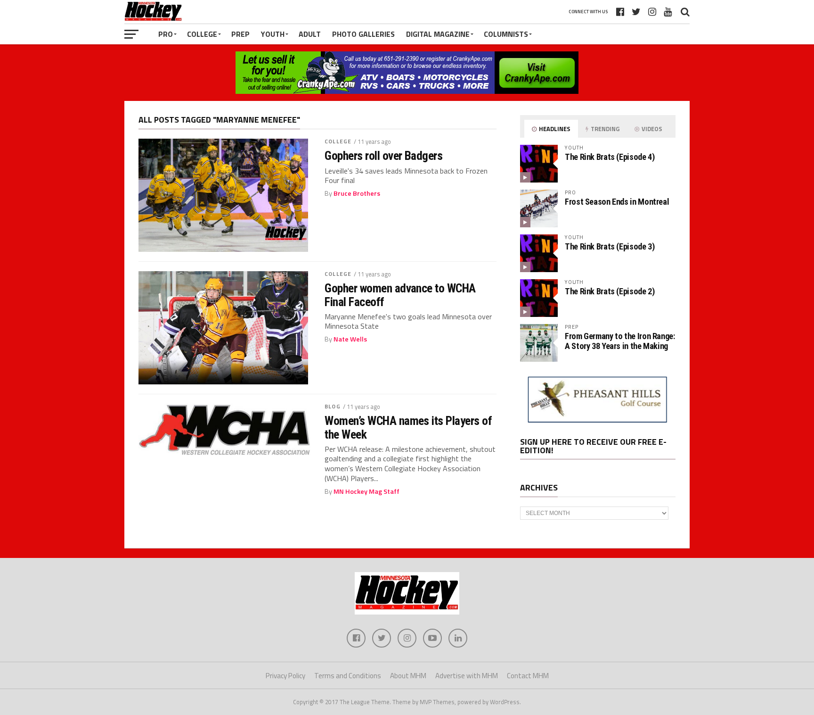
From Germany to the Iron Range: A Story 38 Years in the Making (620, 340)
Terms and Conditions (347, 675)
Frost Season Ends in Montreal (617, 202)
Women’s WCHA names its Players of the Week (408, 427)
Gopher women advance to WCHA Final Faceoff (400, 295)
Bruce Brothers (357, 193)
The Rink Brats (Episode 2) (609, 291)
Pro (165, 34)
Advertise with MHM (466, 675)
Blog (332, 406)
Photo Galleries (363, 34)
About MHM (408, 675)
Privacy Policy (285, 675)
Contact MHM (528, 675)
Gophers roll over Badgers (383, 155)
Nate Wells (350, 339)
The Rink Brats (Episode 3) (609, 246)
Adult (310, 34)
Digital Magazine (438, 34)
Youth (273, 34)
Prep (240, 34)
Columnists (506, 34)
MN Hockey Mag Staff (366, 491)
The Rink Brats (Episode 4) (609, 157)
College (202, 34)
